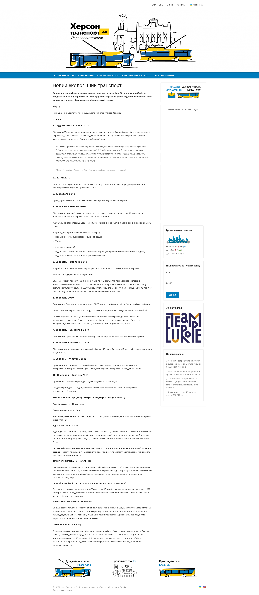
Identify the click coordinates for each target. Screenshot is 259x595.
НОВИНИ (170, 4)
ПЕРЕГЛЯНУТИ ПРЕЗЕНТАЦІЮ (183, 109)
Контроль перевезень (163, 75)
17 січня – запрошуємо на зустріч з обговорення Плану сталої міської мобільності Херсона (183, 363)
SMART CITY (157, 4)
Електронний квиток (83, 75)
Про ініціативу (61, 75)
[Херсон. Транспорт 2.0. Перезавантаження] (129, 41)
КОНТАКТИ (182, 4)
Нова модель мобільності (135, 75)
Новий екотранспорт (108, 75)
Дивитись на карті (175, 253)
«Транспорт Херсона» (108, 587)
